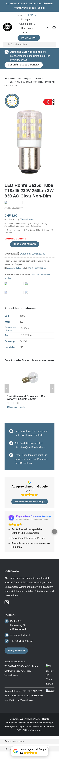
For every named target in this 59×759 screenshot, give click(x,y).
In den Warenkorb (24, 244)
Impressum (24, 726)
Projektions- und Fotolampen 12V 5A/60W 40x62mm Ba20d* (26, 397)
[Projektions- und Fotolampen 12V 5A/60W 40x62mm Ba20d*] (29, 379)
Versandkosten (26, 219)
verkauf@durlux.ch (15, 268)
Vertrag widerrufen (16, 650)
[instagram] (7, 602)
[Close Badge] (47, 747)
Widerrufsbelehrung (32, 730)
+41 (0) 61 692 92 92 (37, 268)
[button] (4, 531)
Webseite (23, 722)
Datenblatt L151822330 (32, 253)
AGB (19, 730)
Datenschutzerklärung (42, 726)
